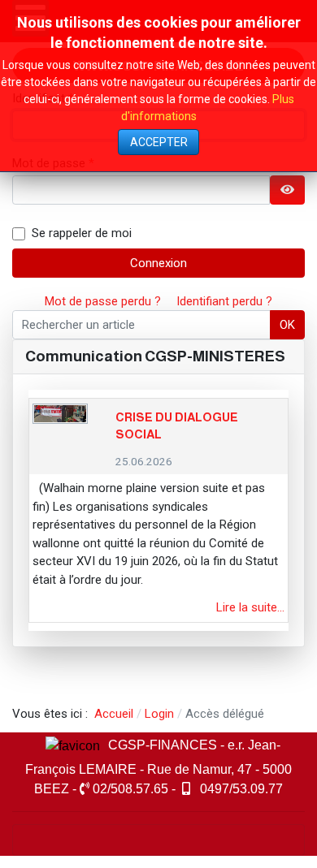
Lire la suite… (250, 607)
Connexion (158, 263)
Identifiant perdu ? (224, 301)
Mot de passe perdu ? (103, 301)
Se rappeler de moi (82, 233)
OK (287, 324)
